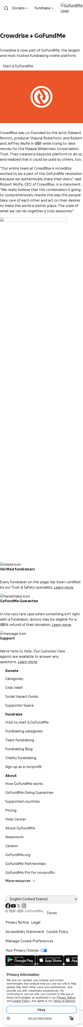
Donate (18, 8)
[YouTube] (13, 906)
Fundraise (42, 8)
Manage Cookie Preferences (29, 941)
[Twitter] (18, 906)
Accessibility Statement (25, 932)
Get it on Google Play (19, 960)
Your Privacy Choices (22, 950)
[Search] (6, 8)
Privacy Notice (17, 922)
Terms (52, 913)
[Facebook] (8, 906)
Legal (35, 922)
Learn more (63, 587)
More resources (18, 881)
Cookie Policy (57, 932)
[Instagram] (24, 906)
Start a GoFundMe (18, 66)
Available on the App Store (54, 960)
